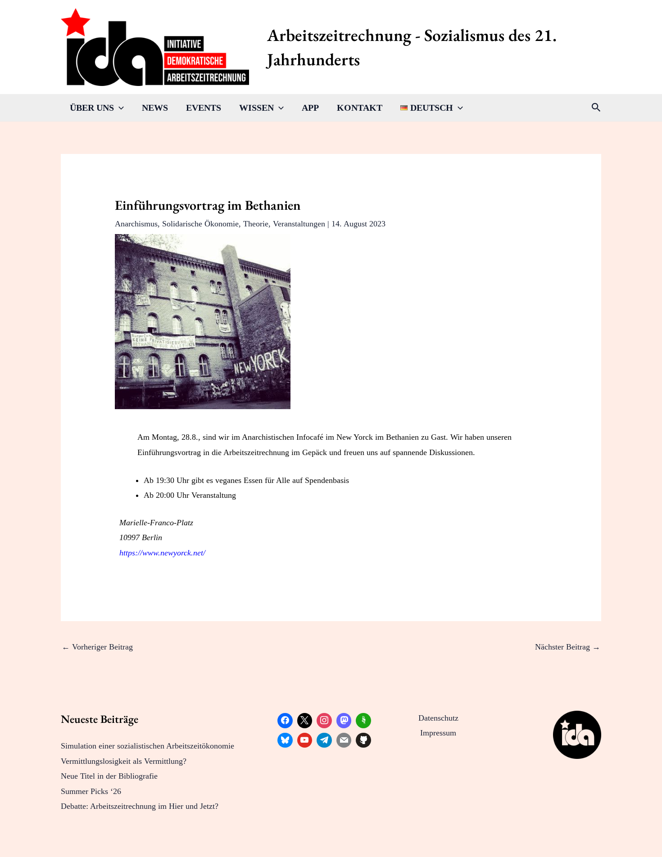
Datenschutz (438, 717)
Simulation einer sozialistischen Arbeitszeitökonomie (147, 745)
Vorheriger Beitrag (97, 646)
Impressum (438, 732)
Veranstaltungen (299, 223)
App (310, 108)
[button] (119, 107)
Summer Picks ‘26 (91, 791)
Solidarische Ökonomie (200, 223)
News (155, 108)
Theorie (255, 223)
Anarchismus (136, 223)
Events (203, 108)
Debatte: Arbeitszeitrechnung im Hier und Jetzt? (139, 806)
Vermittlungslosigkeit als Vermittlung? (123, 761)
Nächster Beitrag (567, 646)
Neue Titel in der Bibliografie (109, 775)
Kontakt (359, 108)
